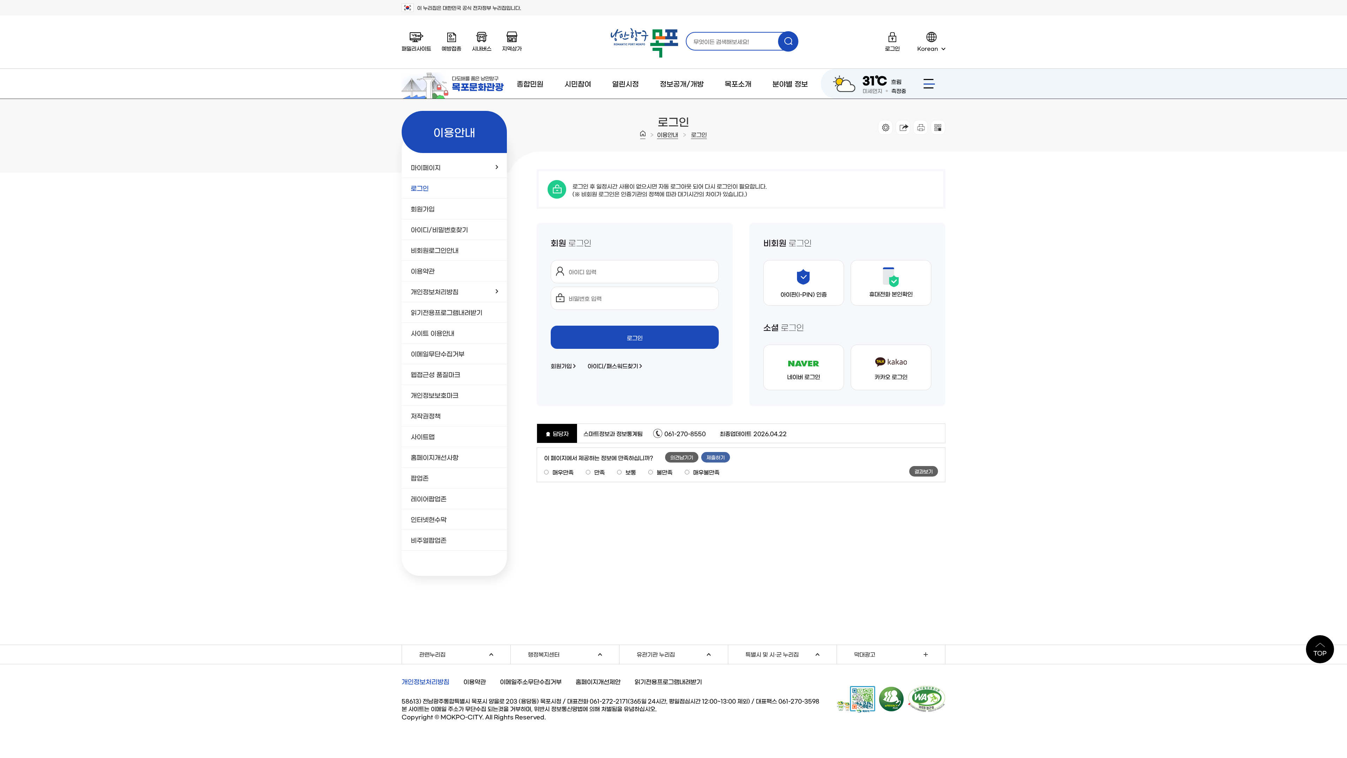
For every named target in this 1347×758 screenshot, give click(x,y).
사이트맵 (929, 83)
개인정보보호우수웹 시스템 (891, 698)
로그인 (699, 134)
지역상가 (512, 48)
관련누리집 (464, 653)
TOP (1320, 653)
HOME (642, 135)
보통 (630, 472)
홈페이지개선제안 (598, 681)
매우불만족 (706, 472)
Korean (927, 48)
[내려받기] (920, 127)
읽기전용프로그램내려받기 (668, 681)
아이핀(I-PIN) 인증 (803, 294)
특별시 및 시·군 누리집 (791, 653)
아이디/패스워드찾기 (613, 365)
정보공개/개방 (682, 83)
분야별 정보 (790, 83)
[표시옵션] (885, 127)
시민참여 (577, 83)
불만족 (664, 472)
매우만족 (563, 472)
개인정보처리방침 (425, 681)
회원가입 (561, 365)
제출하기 (715, 457)
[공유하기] (903, 127)
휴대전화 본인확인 (891, 294)
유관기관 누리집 (682, 653)
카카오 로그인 (890, 376)
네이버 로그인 (803, 376)
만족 (599, 472)
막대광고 (864, 654)
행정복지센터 (573, 653)
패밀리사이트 (416, 48)
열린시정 (625, 83)
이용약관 (474, 681)
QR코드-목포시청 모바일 (856, 699)
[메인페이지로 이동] (644, 43)
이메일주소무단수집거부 (531, 681)
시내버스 (481, 48)
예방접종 (451, 48)
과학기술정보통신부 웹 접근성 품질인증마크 (926, 699)
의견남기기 (681, 457)
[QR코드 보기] (938, 127)
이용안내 (667, 134)
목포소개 (738, 83)
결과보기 (923, 471)
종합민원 (530, 83)
